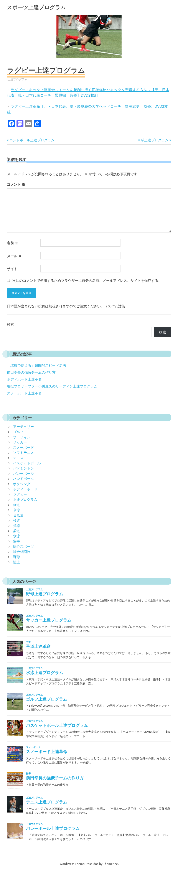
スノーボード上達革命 (24, 393)
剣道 (16, 504)
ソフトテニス (23, 452)
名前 (12, 243)
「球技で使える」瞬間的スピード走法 (36, 365)
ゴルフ (18, 431)
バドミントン (23, 468)
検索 (10, 324)
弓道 (16, 520)
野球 (16, 556)
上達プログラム (17, 79)
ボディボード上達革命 (24, 379)
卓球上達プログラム (152, 140)
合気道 (18, 515)
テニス (18, 457)
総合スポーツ (23, 546)
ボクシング (21, 483)
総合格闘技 (21, 551)
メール (14, 256)
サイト (12, 268)
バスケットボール (27, 463)
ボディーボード (25, 489)
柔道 (16, 530)
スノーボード (23, 447)
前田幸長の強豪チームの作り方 (31, 372)
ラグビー (20, 494)
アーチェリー (23, 426)
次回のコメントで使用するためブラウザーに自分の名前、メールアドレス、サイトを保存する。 (87, 280)
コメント (16, 184)
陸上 (16, 562)
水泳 (16, 536)
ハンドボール (23, 478)
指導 (16, 525)
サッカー (20, 442)
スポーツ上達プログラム (36, 7)
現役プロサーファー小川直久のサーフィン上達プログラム (52, 386)
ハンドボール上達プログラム (31, 140)
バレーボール (23, 473)
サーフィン (21, 437)
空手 (16, 541)
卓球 (16, 510)
